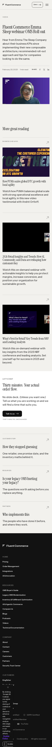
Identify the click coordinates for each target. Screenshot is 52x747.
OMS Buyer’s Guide (10, 590)
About (5, 642)
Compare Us (8, 609)
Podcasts (6, 618)
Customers (7, 656)
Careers (6, 651)
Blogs (5, 614)
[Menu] (46, 5)
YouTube (24, 724)
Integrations (8, 571)
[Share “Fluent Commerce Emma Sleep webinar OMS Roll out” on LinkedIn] (48, 69)
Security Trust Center (11, 665)
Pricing (5, 562)
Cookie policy (22, 739)
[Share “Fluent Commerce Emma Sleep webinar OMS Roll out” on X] (44, 70)
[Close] (8, 687)
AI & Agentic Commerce (13, 604)
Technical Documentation (13, 628)
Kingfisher (7, 680)
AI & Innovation (9, 576)
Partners (6, 661)
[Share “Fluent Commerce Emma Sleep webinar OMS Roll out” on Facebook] (40, 69)
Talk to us (10, 413)
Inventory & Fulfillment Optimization (17, 599)
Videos (5, 17)
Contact (6, 647)
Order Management (11, 566)
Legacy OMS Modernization (14, 595)
